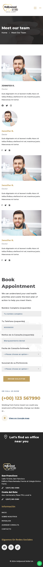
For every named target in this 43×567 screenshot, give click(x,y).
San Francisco (9, 476)
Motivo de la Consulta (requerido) (18, 335)
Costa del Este (10, 492)
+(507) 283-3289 (12, 499)
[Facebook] (4, 547)
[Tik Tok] (17, 547)
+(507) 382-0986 (12, 488)
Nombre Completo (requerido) (16, 308)
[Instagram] (11, 547)
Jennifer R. (8, 131)
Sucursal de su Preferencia (14, 363)
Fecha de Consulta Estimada (15, 348)
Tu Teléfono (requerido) (13, 321)
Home (4, 33)
